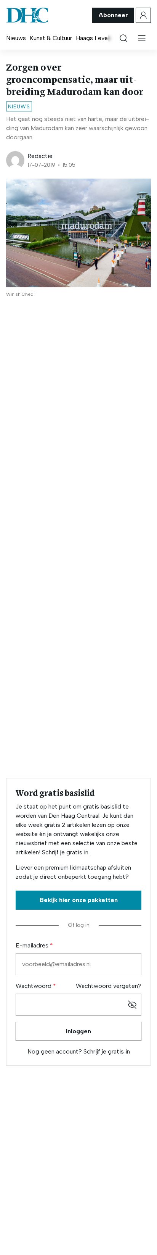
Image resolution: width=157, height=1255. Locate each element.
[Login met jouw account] (143, 15)
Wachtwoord (34, 985)
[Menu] (142, 38)
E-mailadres (33, 945)
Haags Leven (93, 38)
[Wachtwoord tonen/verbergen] (132, 1004)
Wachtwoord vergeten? (108, 985)
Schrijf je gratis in (106, 1051)
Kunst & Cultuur (51, 38)
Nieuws (16, 38)
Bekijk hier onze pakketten (79, 900)
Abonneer (113, 15)
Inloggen (78, 1031)
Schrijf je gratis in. (66, 852)
